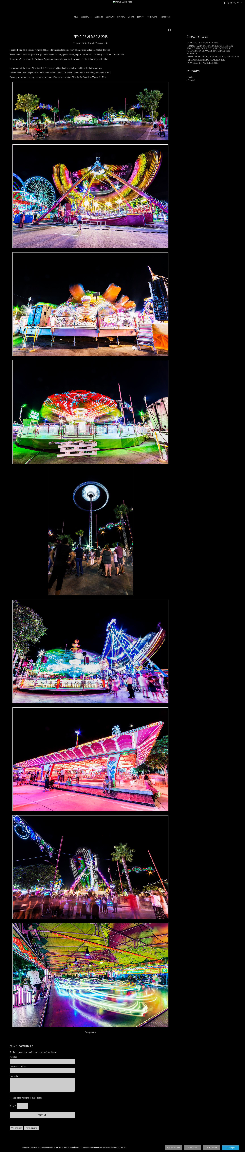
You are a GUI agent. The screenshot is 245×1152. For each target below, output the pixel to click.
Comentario (15, 1076)
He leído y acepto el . (27, 1098)
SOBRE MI (99, 17)
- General (191, 80)
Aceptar (231, 1148)
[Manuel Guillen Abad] (122, 7)
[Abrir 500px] (228, 2)
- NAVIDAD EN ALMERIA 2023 (202, 42)
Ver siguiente (31, 1128)
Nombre (13, 1057)
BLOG (139, 17)
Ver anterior (16, 1128)
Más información (173, 1148)
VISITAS (131, 17)
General (90, 43)
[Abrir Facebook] (224, 2)
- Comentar (99, 43)
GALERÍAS (85, 17)
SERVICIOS (110, 17)
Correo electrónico (18, 1066)
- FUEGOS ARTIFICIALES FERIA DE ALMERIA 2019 (213, 56)
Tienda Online (165, 17)
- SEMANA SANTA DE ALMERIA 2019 (206, 60)
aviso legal (37, 1098)
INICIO (76, 17)
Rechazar (212, 1148)
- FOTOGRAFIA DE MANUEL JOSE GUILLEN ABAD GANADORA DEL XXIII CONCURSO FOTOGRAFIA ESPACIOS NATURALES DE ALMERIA (210, 50)
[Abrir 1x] (234, 2)
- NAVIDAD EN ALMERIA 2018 (202, 63)
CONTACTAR (152, 17)
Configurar (192, 1148)
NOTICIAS (121, 17)
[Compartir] (106, 43)
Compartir (90, 1032)
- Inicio (190, 77)
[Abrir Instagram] (231, 2)
